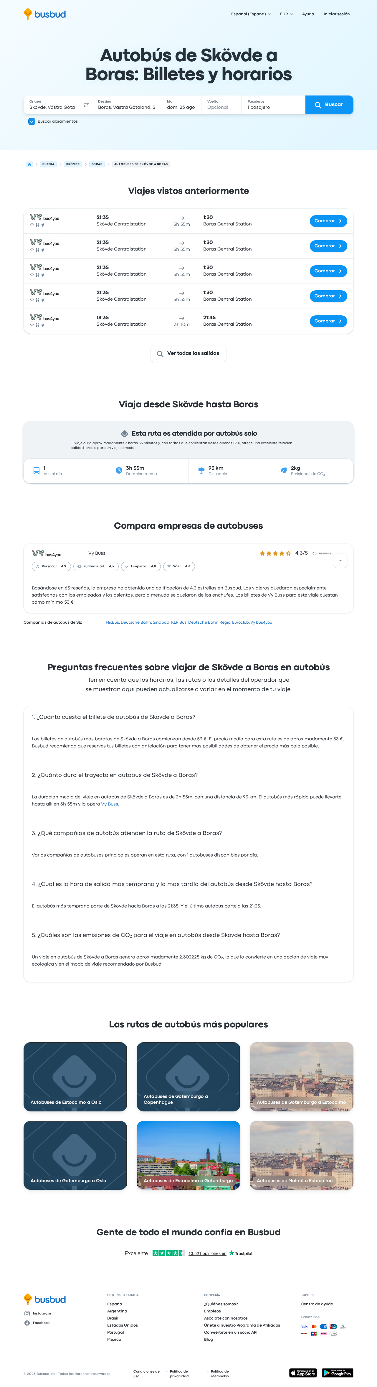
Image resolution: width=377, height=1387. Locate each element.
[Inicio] (29, 164)
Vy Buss (96, 553)
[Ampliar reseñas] (340, 561)
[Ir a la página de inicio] (45, 14)
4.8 (153, 566)
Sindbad (161, 622)
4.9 (63, 566)
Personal (49, 566)
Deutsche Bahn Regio (209, 622)
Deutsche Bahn (136, 622)
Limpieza (138, 566)
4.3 (111, 566)
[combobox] (52, 105)
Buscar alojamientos (58, 121)
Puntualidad (93, 566)
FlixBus (112, 622)
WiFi (177, 566)
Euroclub (240, 622)
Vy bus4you (261, 622)
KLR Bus (178, 622)
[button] (87, 105)
